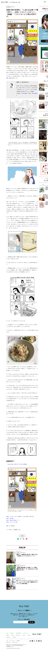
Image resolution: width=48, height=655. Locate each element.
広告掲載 (18, 640)
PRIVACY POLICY (15, 642)
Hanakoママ (8, 637)
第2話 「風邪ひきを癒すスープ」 (13, 520)
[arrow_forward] (30, 641)
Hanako (12, 635)
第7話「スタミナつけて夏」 (12, 522)
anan (7, 633)
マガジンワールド (12, 640)
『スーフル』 (24, 268)
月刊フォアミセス (25, 87)
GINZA (7, 635)
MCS (7, 640)
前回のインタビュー (10, 188)
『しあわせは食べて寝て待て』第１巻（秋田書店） (17, 464)
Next (36, 349)
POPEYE (14, 637)
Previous (7, 349)
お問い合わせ (8, 642)
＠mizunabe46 (24, 93)
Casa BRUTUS (18, 633)
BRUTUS (12, 633)
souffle (35, 89)
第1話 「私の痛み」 (10, 518)
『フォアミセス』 (13, 66)
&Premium (18, 635)
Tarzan (24, 635)
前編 (7, 78)
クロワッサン (25, 633)
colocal (28, 635)
